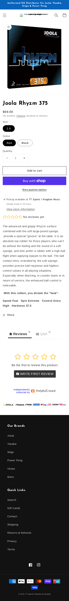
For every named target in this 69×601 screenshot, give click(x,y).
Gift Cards (13, 508)
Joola (10, 435)
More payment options (34, 189)
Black (25, 142)
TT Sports (29, 594)
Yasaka (12, 443)
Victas (11, 468)
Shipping (20, 116)
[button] (5, 15)
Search (11, 499)
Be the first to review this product (35, 365)
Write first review (36, 373)
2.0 (9, 128)
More (10, 476)
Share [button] (11, 314)
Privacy (12, 541)
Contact (12, 516)
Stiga (10, 452)
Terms (11, 549)
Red (9, 142)
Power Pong (15, 460)
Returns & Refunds (19, 532)
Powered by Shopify (42, 594)
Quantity (7, 151)
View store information (20, 209)
